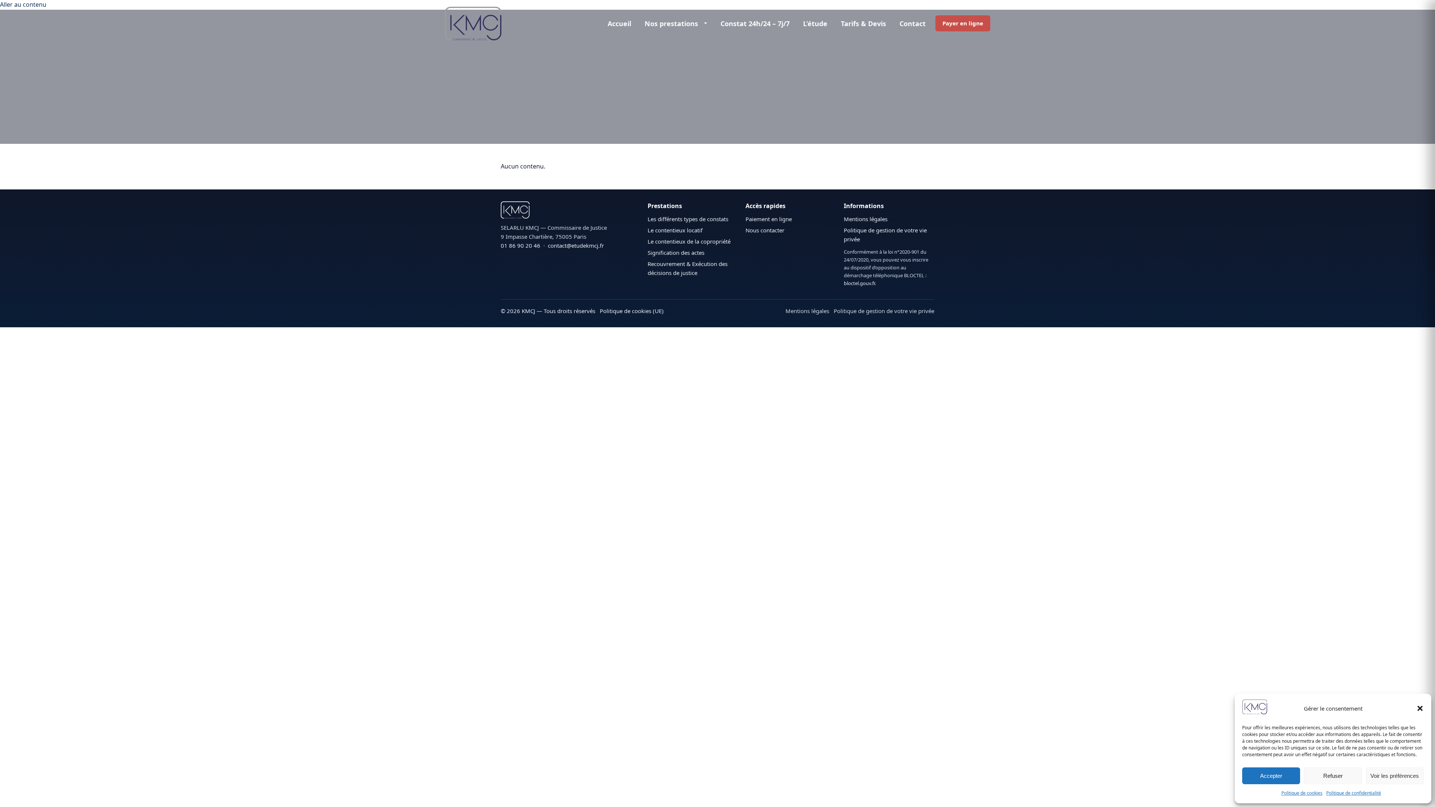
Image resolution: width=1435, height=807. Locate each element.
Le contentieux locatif (675, 230)
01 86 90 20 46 (520, 245)
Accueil (619, 23)
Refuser (1333, 776)
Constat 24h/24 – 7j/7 (755, 23)
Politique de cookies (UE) (632, 311)
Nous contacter (765, 230)
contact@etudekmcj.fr (576, 245)
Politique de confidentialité (1353, 793)
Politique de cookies (1302, 793)
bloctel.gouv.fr (859, 283)
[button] (1420, 708)
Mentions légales (866, 219)
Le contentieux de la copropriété (689, 241)
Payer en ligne (962, 23)
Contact (912, 23)
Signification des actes (676, 252)
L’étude (815, 23)
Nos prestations (671, 23)
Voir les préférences (1394, 776)
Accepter (1271, 776)
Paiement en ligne (769, 219)
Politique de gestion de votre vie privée (884, 311)
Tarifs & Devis (863, 23)
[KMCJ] (570, 210)
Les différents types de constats (688, 219)
